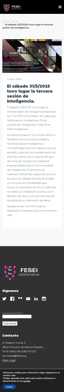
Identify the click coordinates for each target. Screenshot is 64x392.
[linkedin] (36, 299)
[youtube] (28, 299)
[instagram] (44, 299)
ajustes (26, 381)
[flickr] (20, 298)
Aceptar (9, 387)
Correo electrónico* (12, 313)
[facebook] (12, 299)
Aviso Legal (9, 360)
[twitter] (4, 299)
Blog (15, 21)
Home (5, 21)
